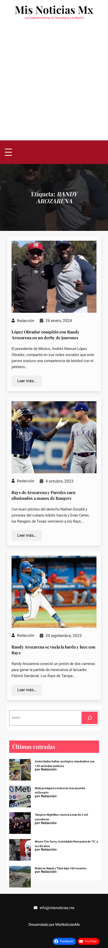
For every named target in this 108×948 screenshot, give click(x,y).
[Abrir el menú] (8, 152)
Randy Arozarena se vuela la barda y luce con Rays (53, 649)
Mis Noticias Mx (54, 9)
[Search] (90, 718)
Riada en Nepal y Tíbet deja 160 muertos (60, 868)
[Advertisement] (54, 83)
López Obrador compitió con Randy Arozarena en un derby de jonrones (45, 334)
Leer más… (26, 381)
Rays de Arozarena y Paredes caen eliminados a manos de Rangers (43, 495)
